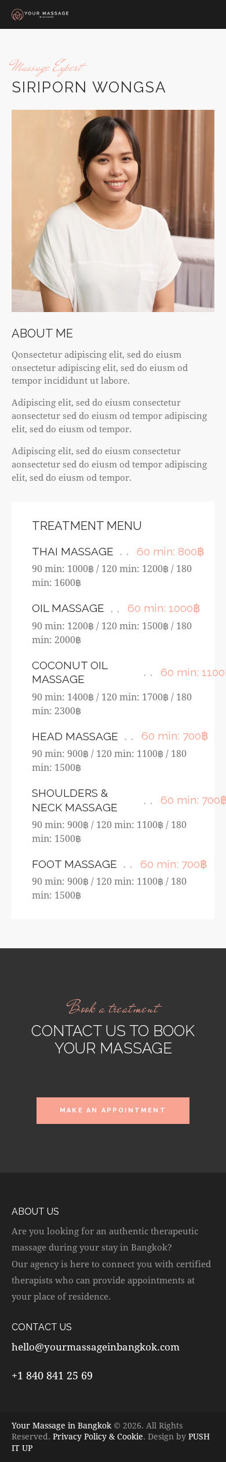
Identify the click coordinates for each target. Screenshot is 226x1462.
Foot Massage (74, 864)
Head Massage (75, 736)
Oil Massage (68, 608)
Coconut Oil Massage (69, 672)
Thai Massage (73, 551)
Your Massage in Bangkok (61, 1425)
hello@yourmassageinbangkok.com (96, 1346)
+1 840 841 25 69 (52, 1375)
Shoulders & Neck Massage (75, 800)
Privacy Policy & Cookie (98, 1436)
